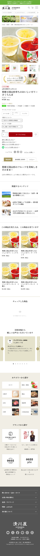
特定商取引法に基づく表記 (15, 542)
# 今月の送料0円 (31, 12)
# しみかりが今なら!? (20, 12)
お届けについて (7, 117)
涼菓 (12, 24)
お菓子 (7, 24)
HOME (3, 24)
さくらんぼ (6, 113)
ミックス (24, 113)
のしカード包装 (7, 123)
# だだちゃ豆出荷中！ (8, 12)
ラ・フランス (15, 113)
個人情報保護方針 (27, 542)
